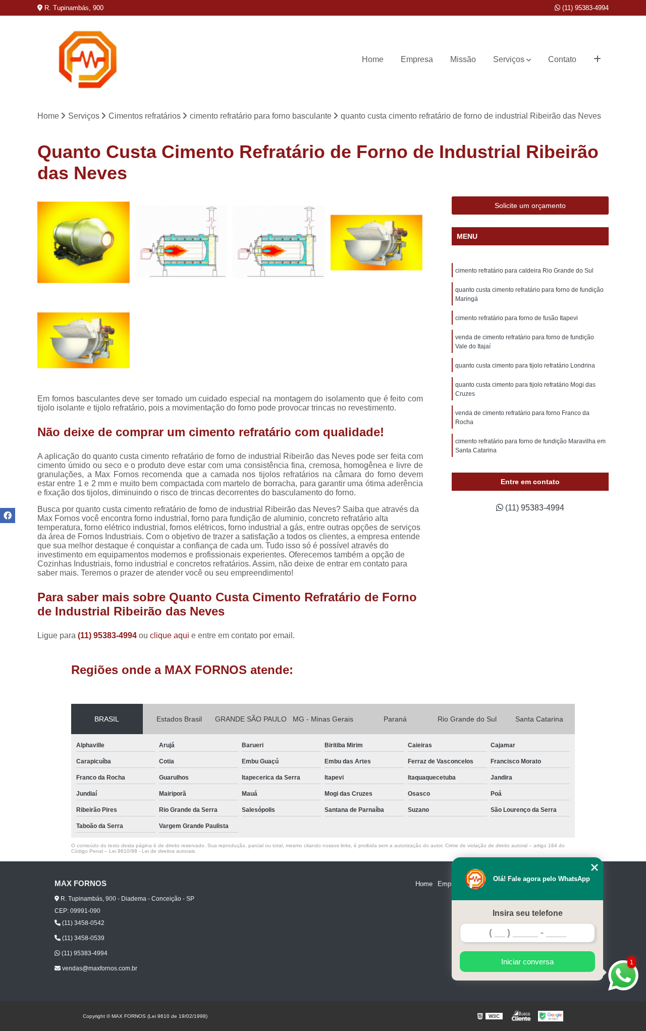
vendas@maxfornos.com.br (99, 968)
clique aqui (169, 635)
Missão (463, 59)
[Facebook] (7, 515)
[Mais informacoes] (597, 59)
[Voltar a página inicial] (87, 59)
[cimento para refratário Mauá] (279, 242)
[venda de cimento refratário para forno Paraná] (377, 242)
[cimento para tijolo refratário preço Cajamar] (83, 340)
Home (373, 59)
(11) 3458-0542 (82, 922)
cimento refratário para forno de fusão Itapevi (516, 318)
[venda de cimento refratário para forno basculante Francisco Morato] (181, 242)
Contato (562, 59)
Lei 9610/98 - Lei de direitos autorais (152, 851)
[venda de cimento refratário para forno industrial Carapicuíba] (83, 242)
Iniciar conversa (527, 961)
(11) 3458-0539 (82, 938)
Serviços (508, 59)
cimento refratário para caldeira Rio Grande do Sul (524, 270)
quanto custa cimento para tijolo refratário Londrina (525, 365)
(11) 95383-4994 (584, 8)
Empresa (417, 59)
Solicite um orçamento (530, 205)
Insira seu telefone (528, 913)
